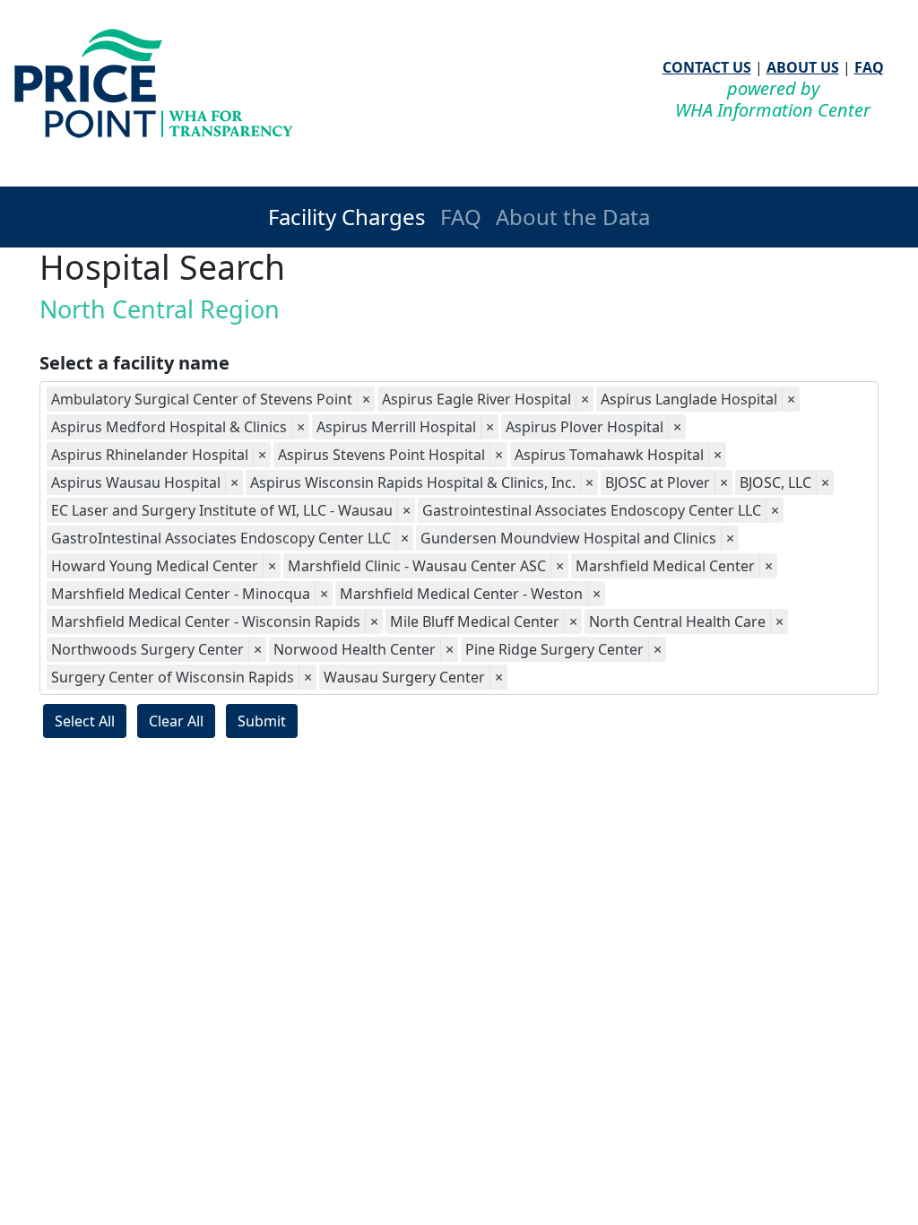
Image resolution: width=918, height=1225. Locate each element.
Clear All (176, 721)
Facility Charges (347, 216)
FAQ (869, 67)
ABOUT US (802, 67)
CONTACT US (707, 67)
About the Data (573, 216)
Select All (85, 721)
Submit (262, 721)
